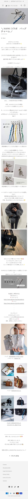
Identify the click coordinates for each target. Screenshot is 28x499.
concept (5, 480)
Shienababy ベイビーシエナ (16, 356)
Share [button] (4, 38)
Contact (5, 464)
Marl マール (18, 425)
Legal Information (7, 471)
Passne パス (17, 358)
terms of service (7, 477)
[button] (2, 5)
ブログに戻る (15, 456)
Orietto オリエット (16, 423)
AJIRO (12, 495)
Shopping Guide (6, 467)
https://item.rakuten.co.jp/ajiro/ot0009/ (14, 303)
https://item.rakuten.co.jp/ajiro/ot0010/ (14, 299)
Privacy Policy (6, 474)
